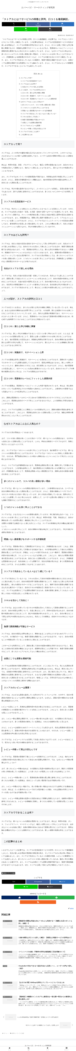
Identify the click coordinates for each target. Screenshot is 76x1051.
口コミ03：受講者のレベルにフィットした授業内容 (39, 99)
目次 (35, 74)
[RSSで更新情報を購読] (38, 902)
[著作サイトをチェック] (19, 897)
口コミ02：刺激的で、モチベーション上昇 (36, 96)
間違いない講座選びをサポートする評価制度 (37, 110)
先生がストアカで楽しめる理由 (32, 87)
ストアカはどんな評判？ (29, 84)
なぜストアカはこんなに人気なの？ (32, 102)
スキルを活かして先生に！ (31, 116)
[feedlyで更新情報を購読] (56, 897)
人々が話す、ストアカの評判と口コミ (33, 90)
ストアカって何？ (26, 78)
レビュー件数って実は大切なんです (34, 128)
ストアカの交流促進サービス (32, 81)
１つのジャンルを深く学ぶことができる (35, 108)
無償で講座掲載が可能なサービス (33, 119)
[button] (50, 29)
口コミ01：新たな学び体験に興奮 (33, 93)
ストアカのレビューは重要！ (32, 125)
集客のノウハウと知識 (9, 873)
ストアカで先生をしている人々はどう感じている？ (39, 113)
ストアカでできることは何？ (30, 131)
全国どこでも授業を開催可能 (32, 122)
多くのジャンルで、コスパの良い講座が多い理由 (38, 105)
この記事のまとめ (26, 134)
